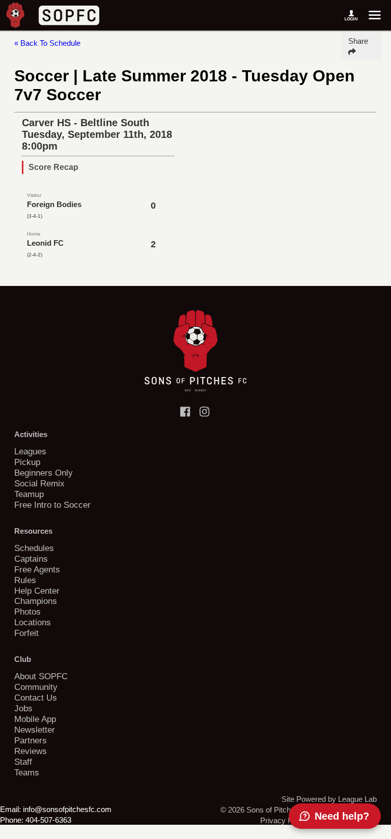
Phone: (11, 820)
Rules (25, 580)
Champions (35, 600)
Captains (31, 558)
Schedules (34, 548)
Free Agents (37, 569)
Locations (32, 622)
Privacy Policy (284, 820)
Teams (26, 772)
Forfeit (26, 633)
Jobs (23, 708)
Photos (27, 611)
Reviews (30, 751)
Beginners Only (43, 472)
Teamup (29, 494)
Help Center (37, 590)
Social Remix (39, 483)
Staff (23, 761)
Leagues (30, 451)
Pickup (27, 462)
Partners (30, 740)
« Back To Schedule (47, 43)
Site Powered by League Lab (329, 799)
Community (36, 686)
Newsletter (34, 729)
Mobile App (35, 719)
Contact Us (35, 697)
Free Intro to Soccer (52, 504)
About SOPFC (41, 676)
